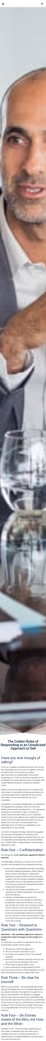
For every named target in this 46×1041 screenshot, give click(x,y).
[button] (42, 3)
